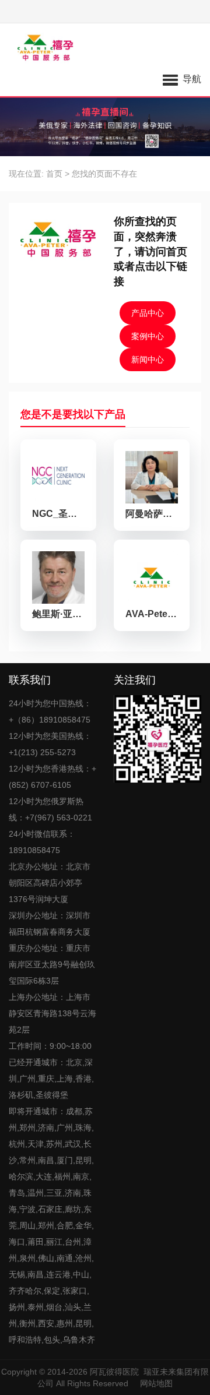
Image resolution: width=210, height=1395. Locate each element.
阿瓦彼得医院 (114, 1371)
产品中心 (147, 313)
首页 (54, 173)
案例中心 (147, 336)
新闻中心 (147, 359)
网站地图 (156, 1383)
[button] (182, 78)
